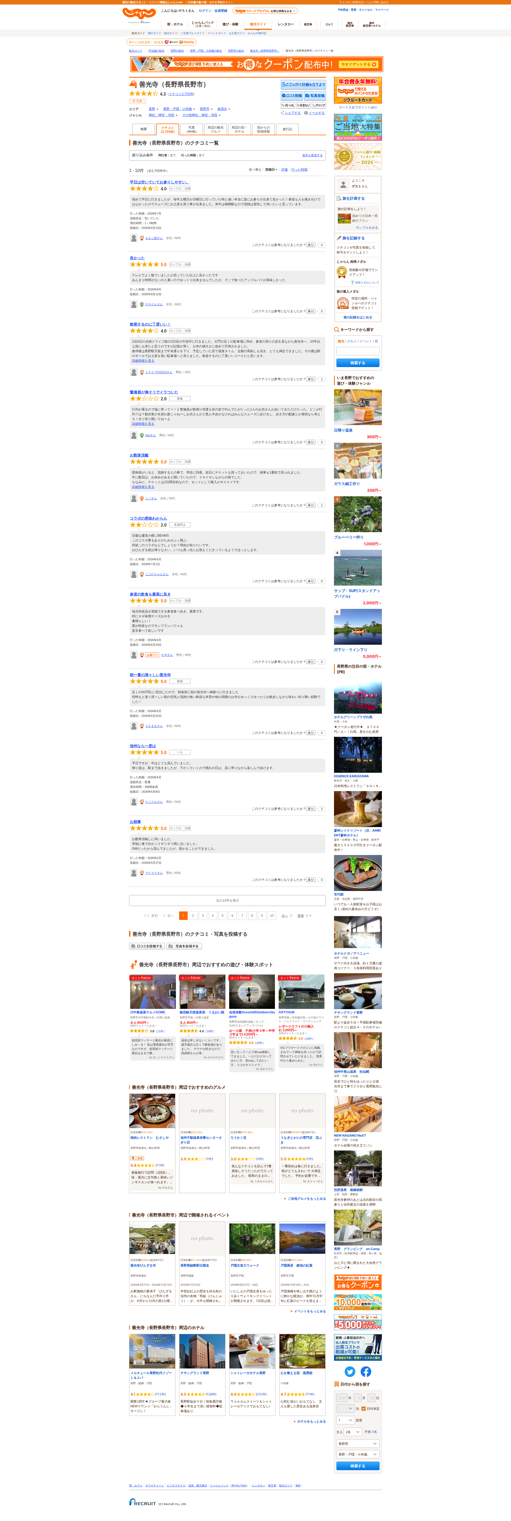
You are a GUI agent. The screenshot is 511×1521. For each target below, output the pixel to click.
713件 (160, 1394)
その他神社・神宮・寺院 (199, 115)
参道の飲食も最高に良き (150, 594)
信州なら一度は (143, 746)
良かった (137, 258)
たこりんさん (154, 801)
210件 (261, 1394)
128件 (211, 1394)
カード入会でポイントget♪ (358, 107)
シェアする (293, 113)
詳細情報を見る (143, 361)
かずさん (167, 654)
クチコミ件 (181, 94)
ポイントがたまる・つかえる (146, 42)
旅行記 (287, 129)
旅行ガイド (154, 33)
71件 (310, 1394)
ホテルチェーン (154, 1485)
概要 (144, 129)
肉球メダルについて (367, 282)
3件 (259, 1159)
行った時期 (299, 169)
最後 (301, 916)
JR (232, 1485)
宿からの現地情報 (263, 129)
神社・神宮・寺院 (161, 115)
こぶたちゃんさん (157, 574)
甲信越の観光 (156, 50)
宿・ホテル (135, 1485)
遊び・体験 (230, 24)
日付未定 (373, 1409)
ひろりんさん (154, 304)
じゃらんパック (203, 23)
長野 (152, 109)
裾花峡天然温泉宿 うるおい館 (202, 1012)
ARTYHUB (287, 1012)
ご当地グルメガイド (192, 33)
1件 (209, 1159)
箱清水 (222, 109)
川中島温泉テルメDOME (147, 1012)
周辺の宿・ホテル (240, 129)
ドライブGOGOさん (158, 372)
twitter (350, 1371)
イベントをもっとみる (310, 1311)
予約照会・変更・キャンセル (355, 9)
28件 (259, 1043)
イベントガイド (216, 33)
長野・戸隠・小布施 (177, 109)
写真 (192, 129)
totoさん (150, 435)
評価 (284, 169)
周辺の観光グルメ (216, 129)
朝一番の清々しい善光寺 (150, 675)
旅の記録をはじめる (358, 317)
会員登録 (221, 11)
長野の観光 (177, 50)
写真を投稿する (315, 96)
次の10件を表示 (227, 900)
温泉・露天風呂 (197, 1485)
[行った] (288, 105)
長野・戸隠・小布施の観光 (206, 50)
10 (272, 916)
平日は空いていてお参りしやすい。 (159, 182)
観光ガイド (171, 33)
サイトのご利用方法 (351, 2)
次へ (285, 916)
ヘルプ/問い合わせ (377, 2)
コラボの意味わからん (148, 518)
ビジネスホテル (176, 1485)
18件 (210, 1031)
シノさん (151, 498)
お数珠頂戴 (139, 455)
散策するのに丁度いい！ (150, 324)
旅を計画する (354, 198)
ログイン (205, 11)
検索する (358, 362)
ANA (243, 1485)
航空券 (308, 24)
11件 (160, 1031)
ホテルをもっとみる (311, 1421)
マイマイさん (154, 872)
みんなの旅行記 (257, 33)
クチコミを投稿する (292, 96)
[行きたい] (303, 105)
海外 (350, 24)
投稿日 (270, 169)
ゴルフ (329, 24)
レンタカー (286, 24)
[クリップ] (319, 105)
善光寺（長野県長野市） (264, 50)
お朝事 (135, 822)
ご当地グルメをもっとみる (307, 1199)
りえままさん (154, 725)
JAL (237, 1485)
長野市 (204, 109)
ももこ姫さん (154, 238)
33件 (309, 1038)
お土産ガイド (237, 33)
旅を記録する (354, 238)
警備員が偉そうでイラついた (154, 392)
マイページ (382, 9)
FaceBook (366, 1371)
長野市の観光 (236, 50)
